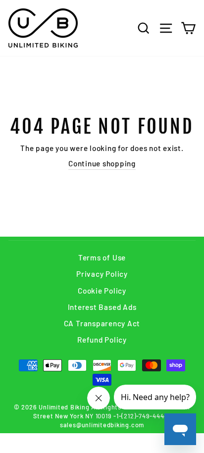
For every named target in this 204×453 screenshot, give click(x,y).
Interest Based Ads (102, 306)
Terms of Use (102, 257)
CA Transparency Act (102, 323)
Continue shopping (102, 163)
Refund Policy (102, 339)
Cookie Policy (102, 290)
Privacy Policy (102, 273)
